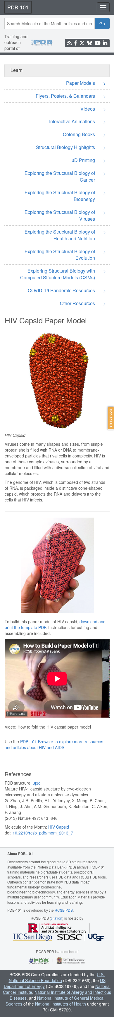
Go (102, 23)
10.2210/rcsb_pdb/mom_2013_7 (43, 833)
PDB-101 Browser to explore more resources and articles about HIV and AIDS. (54, 744)
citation (56, 917)
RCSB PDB (64, 910)
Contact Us (111, 418)
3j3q (37, 783)
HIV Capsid (58, 827)
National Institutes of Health (60, 1004)
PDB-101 (18, 7)
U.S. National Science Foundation (57, 977)
